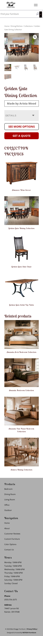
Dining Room (10, 494)
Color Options (10, 544)
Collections (28, 26)
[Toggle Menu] (36, 5)
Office (6, 505)
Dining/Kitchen (16, 26)
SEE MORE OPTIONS (21, 126)
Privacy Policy (32, 629)
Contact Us (9, 549)
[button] (35, 37)
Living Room (9, 499)
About (7, 528)
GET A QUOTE (22, 136)
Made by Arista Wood (21, 103)
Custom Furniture (12, 539)
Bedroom (8, 489)
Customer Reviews (12, 533)
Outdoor (8, 510)
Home (6, 26)
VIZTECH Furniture (29, 633)
